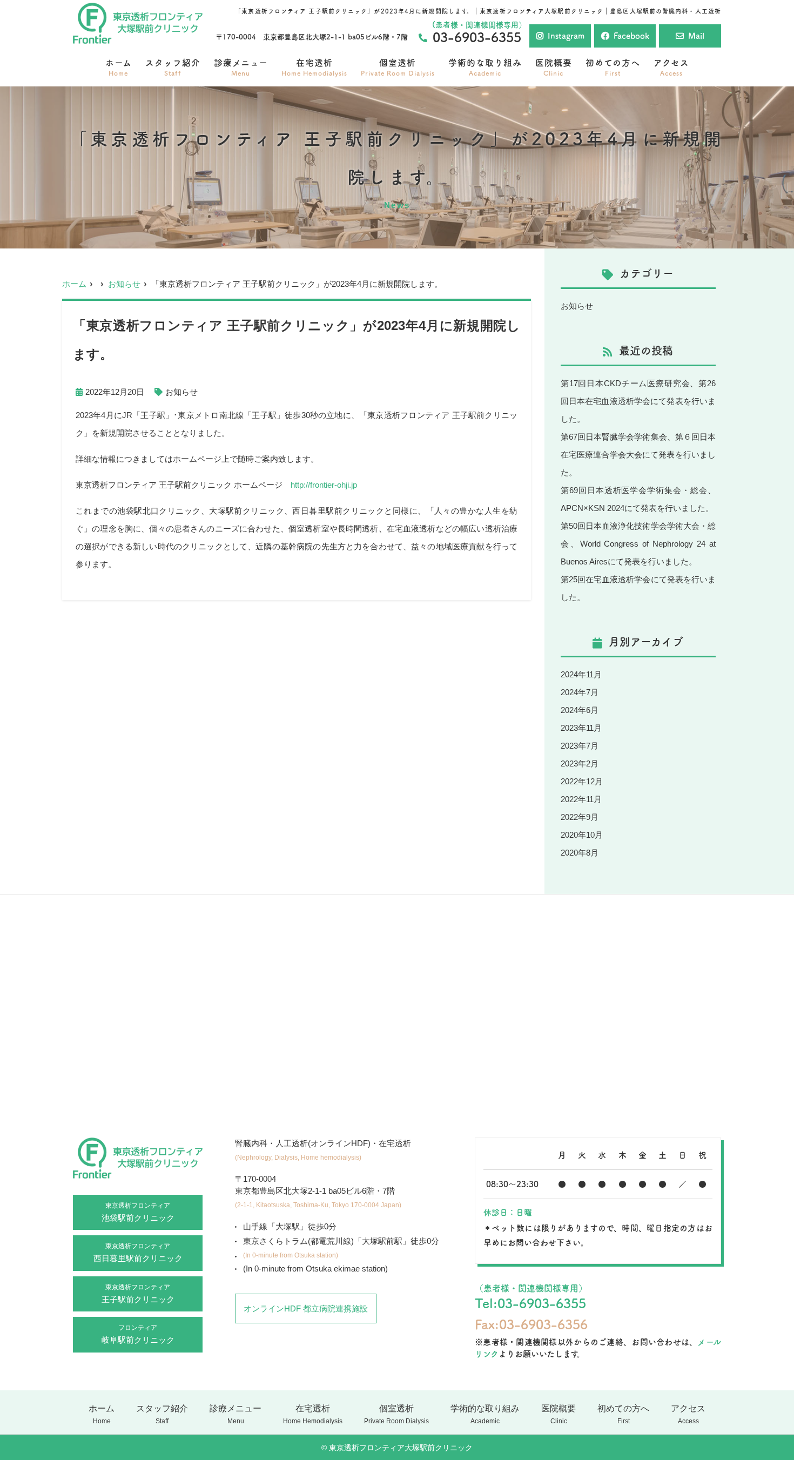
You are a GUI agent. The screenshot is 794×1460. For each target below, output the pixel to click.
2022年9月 (579, 817)
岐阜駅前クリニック (138, 1334)
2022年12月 (582, 781)
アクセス (671, 67)
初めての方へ (613, 67)
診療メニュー (241, 67)
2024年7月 (579, 692)
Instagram (566, 36)
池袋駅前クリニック (138, 1212)
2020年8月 (579, 852)
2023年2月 (579, 763)
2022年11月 (581, 799)
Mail (696, 36)
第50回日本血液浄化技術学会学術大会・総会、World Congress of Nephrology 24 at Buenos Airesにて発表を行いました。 (638, 543)
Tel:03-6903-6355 (530, 1303)
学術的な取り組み (485, 67)
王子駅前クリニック (138, 1293)
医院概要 (553, 67)
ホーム (118, 67)
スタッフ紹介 (172, 67)
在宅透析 (314, 67)
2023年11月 (581, 727)
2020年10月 (582, 834)
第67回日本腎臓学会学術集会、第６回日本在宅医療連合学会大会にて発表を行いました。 (638, 454)
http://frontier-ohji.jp (324, 484)
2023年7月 (579, 745)
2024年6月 (579, 710)
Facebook (631, 36)
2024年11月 (581, 674)
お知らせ (124, 284)
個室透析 (398, 67)
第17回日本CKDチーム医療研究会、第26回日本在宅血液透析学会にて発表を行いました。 (638, 401)
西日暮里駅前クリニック (138, 1252)
